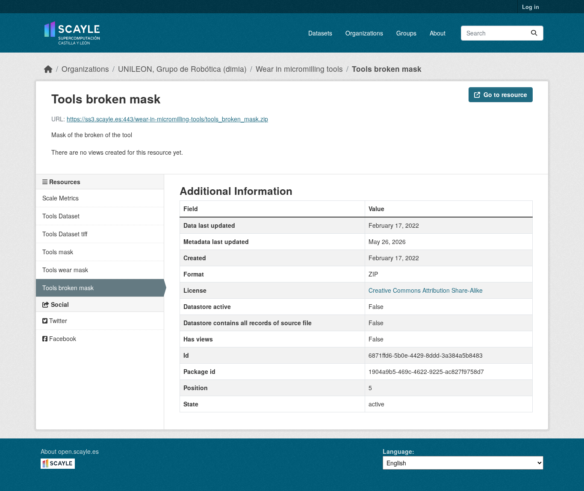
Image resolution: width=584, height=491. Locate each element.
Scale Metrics (60, 198)
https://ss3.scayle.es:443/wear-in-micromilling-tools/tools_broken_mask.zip (167, 119)
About (437, 33)
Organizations (364, 33)
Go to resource (505, 94)
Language (397, 451)
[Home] (48, 68)
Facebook (61, 338)
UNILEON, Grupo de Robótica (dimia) (182, 68)
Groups (406, 33)
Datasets (320, 33)
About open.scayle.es (70, 451)
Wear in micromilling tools (299, 68)
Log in (530, 7)
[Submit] (534, 33)
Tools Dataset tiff (64, 233)
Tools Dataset (61, 216)
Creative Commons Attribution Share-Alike (426, 290)
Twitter (57, 320)
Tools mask (57, 251)
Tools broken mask (387, 68)
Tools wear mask (65, 269)
